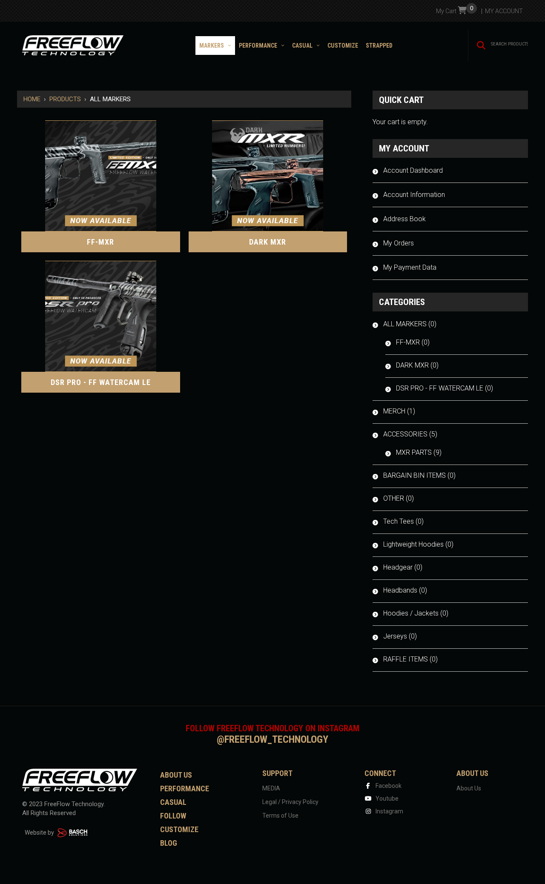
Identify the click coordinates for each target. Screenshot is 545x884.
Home (31, 99)
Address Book (404, 219)
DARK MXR (267, 241)
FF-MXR (100, 241)
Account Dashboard (413, 170)
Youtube (386, 798)
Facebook (388, 785)
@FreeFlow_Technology (272, 739)
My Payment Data (409, 267)
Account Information (414, 195)
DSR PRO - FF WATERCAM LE (101, 382)
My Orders (398, 243)
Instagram (388, 811)
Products (65, 99)
